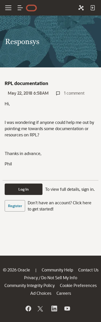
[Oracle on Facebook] (28, 308)
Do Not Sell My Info (59, 277)
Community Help (57, 269)
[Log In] (92, 8)
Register (15, 205)
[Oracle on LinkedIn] (54, 308)
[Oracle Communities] (81, 8)
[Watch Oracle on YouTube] (66, 308)
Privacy (31, 277)
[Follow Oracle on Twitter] (41, 308)
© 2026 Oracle (16, 269)
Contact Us (88, 269)
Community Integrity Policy (29, 285)
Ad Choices (40, 293)
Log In (23, 189)
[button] (20, 7)
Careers (63, 293)
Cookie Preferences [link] (78, 285)
